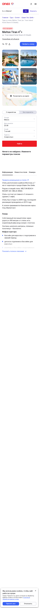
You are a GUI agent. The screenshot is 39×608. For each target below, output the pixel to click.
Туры (11, 17)
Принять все (10, 604)
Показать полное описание (13, 251)
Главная (5, 17)
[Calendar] (19, 124)
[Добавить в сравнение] (3, 44)
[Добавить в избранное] (6, 44)
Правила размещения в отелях (14, 180)
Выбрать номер (28, 44)
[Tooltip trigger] (9, 44)
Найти (19, 144)
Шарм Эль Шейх (27, 17)
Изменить (33, 11)
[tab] (7, 173)
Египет (17, 17)
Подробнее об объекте (10, 39)
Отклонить (28, 604)
